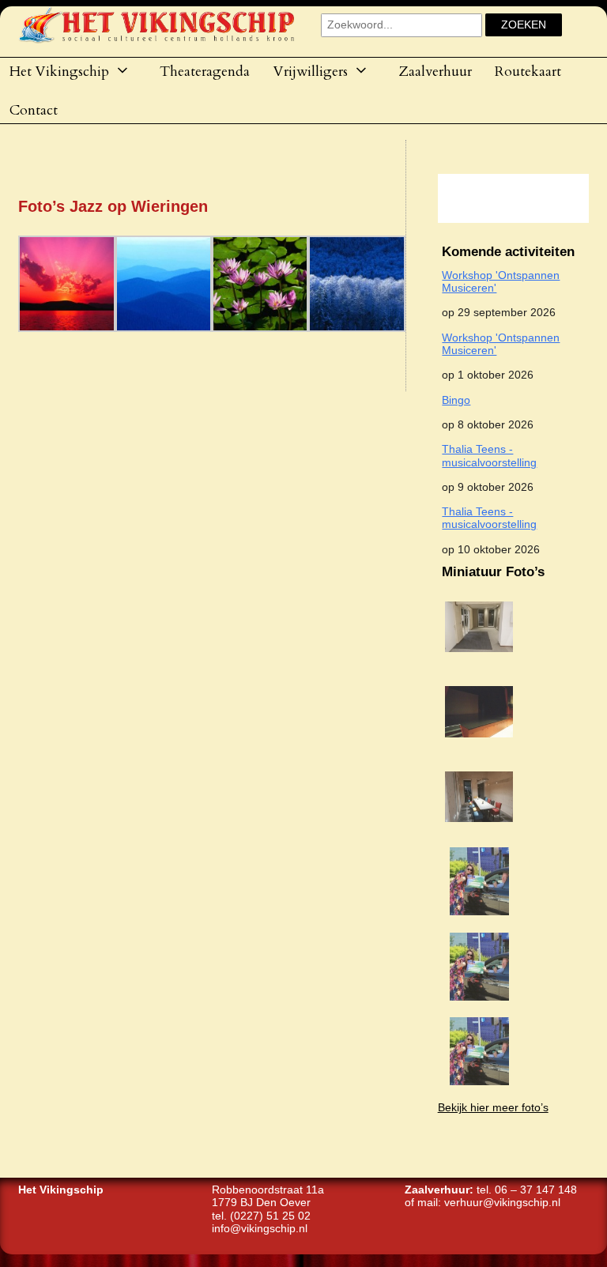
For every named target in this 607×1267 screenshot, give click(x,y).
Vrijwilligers (310, 71)
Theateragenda (205, 71)
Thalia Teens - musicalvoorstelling (489, 455)
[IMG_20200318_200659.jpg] (479, 657)
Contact (33, 109)
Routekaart (528, 71)
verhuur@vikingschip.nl (502, 1203)
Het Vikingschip (59, 71)
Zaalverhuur (435, 71)
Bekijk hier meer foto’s (493, 1108)
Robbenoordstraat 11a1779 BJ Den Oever (268, 1196)
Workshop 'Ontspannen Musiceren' (501, 282)
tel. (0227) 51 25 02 (261, 1216)
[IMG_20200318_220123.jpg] (479, 827)
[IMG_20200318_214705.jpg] (479, 743)
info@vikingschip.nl (259, 1229)
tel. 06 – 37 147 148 (527, 1190)
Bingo (456, 400)
